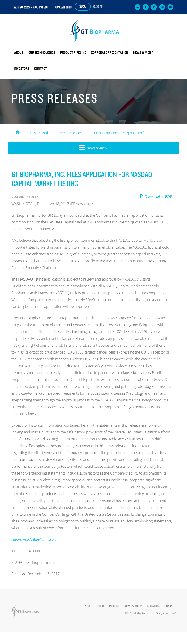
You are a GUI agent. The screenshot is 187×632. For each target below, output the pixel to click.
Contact (40, 68)
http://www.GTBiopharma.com (33, 539)
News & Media (143, 52)
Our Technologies (41, 52)
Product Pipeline (73, 52)
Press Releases (71, 132)
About (18, 52)
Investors (21, 68)
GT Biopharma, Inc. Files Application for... (120, 132)
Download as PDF (158, 197)
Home (18, 132)
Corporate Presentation (109, 52)
